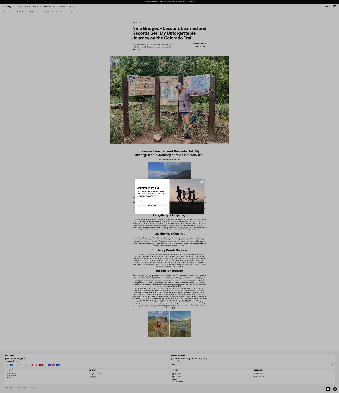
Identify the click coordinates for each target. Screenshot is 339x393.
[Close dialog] (201, 181)
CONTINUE (152, 205)
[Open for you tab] (328, 389)
